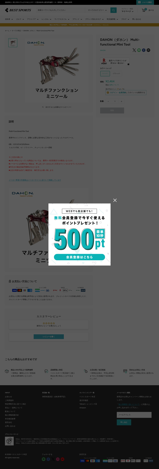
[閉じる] (115, 200)
